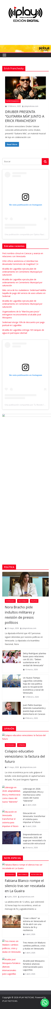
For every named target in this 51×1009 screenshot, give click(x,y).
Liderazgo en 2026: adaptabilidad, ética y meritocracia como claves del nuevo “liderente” (33, 794)
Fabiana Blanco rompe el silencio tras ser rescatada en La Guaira (25, 885)
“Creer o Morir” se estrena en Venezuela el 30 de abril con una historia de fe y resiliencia (34, 924)
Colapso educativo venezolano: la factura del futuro (25, 756)
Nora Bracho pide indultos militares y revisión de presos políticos (20, 615)
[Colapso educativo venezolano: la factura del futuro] (25, 737)
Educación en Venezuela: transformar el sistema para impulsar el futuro (34, 818)
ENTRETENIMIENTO (13, 101)
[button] (45, 1002)
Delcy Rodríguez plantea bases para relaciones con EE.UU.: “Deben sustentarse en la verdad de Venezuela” (34, 659)
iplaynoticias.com (31, 106)
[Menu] (4, 55)
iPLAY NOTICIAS (26, 997)
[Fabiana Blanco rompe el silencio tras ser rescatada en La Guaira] (25, 866)
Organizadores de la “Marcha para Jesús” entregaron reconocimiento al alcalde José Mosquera (21, 314)
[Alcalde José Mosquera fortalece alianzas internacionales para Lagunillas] (11, 967)
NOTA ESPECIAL (36, 874)
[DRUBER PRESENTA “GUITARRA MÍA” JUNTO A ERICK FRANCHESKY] (25, 87)
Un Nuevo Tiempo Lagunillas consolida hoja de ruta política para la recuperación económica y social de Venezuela (33, 685)
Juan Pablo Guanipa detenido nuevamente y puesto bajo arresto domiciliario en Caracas (34, 709)
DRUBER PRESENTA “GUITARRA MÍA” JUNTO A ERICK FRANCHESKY (24, 116)
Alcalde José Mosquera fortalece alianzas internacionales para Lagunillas (33, 965)
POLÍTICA (34, 601)
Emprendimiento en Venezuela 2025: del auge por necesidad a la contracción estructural (34, 839)
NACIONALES (22, 601)
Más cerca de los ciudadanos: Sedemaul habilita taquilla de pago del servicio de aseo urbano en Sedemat (24, 293)
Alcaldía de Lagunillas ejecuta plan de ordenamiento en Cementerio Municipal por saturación (22, 271)
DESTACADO (10, 601)
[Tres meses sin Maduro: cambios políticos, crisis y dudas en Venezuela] (11, 947)
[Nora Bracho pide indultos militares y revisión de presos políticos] (25, 584)
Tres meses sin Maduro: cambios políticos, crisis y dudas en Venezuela (34, 945)
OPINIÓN (21, 745)
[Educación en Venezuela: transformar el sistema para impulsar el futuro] (11, 820)
